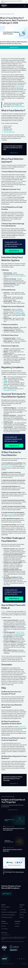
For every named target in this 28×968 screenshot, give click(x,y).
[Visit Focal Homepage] (4, 6)
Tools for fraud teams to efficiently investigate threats (14, 632)
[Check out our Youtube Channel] (21, 958)
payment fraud (21, 726)
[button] (24, 6)
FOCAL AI (3, 611)
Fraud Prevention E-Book (17, 106)
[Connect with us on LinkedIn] (19, 958)
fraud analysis (10, 514)
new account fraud (15, 276)
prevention (17, 93)
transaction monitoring (10, 390)
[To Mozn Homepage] (4, 959)
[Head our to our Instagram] (23, 958)
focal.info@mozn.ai (5, 934)
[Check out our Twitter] (17, 958)
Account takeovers (9, 132)
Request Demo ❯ (14, 250)
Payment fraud (8, 130)
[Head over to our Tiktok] (26, 958)
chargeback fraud (19, 312)
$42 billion (18, 181)
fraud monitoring (19, 86)
